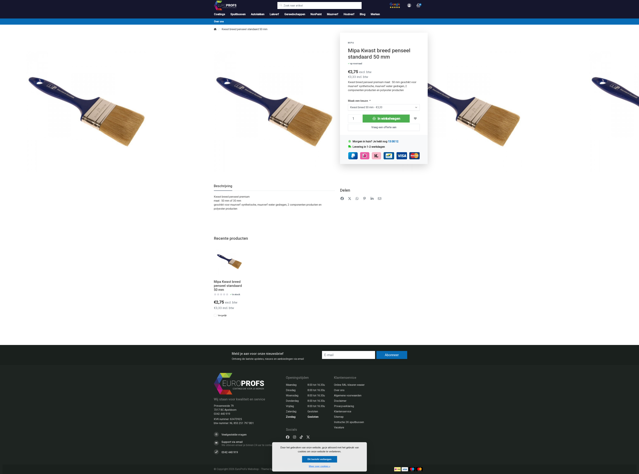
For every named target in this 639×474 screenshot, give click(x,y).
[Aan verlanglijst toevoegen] (415, 119)
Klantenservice (342, 411)
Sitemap (339, 416)
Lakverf (274, 14)
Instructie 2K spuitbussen (349, 422)
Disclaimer (340, 400)
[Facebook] (289, 437)
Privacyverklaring (344, 406)
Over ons (219, 21)
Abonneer (392, 355)
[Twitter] (309, 437)
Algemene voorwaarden (347, 395)
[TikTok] (302, 437)
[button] (409, 5)
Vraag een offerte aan (383, 127)
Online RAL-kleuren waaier (349, 384)
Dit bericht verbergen (319, 459)
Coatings (219, 14)
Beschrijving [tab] (223, 186)
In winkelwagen (388, 119)
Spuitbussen (238, 14)
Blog (362, 14)
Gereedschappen (294, 14)
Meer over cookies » (319, 466)
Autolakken (257, 14)
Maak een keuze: (359, 100)
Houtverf (349, 14)
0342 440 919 (222, 413)
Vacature (339, 427)
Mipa (351, 43)
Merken (375, 14)
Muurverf (332, 14)
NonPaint (316, 14)
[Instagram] (296, 437)
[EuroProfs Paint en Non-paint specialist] (245, 5)
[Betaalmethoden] (397, 469)
